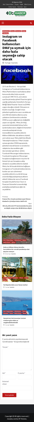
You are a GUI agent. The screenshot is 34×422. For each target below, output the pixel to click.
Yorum (5, 347)
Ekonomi (18, 31)
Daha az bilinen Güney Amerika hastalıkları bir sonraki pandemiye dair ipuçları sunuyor (16, 249)
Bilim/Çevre (27, 4)
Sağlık (21, 4)
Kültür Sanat (12, 7)
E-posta (21, 373)
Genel (26, 278)
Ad (4, 373)
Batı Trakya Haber (8, 4)
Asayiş (17, 4)
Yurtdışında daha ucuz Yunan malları (15, 285)
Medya (24, 31)
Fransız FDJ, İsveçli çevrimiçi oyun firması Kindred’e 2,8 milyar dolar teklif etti (16, 199)
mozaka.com (11, 419)
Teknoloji (20, 7)
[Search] (31, 23)
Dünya (12, 31)
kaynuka (14, 63)
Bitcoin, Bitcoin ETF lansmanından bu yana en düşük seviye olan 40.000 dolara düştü (17, 206)
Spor (25, 7)
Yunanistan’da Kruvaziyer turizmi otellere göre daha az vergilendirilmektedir (14, 320)
